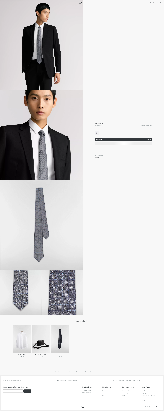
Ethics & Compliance (126, 393)
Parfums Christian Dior (86, 392)
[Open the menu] (3, 2)
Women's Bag (71, 371)
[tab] (97, 150)
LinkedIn (33, 406)
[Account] (157, 2)
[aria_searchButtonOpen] (150, 2)
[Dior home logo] (82, 3)
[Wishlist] (154, 2)
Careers (123, 395)
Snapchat (29, 406)
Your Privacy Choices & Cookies (148, 395)
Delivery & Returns (105, 393)
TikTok (8, 406)
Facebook (19, 406)
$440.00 (123, 139)
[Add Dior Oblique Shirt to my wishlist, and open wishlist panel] (31, 328)
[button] (41, 45)
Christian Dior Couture (86, 390)
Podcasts (38, 406)
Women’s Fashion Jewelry (90, 371)
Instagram (13, 406)
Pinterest (24, 406)
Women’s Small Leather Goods (103, 371)
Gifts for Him (64, 371)
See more (97, 157)
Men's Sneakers (79, 371)
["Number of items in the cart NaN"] (161, 2)
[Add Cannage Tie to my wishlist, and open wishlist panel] (151, 123)
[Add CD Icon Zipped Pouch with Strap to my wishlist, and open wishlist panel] (50, 328)
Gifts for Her (57, 371)
